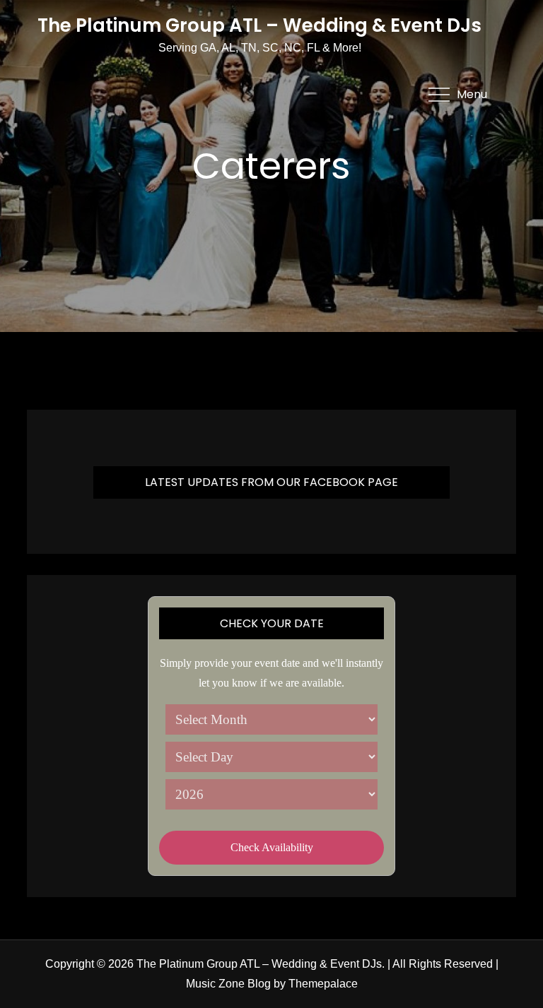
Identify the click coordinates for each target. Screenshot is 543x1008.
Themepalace (323, 984)
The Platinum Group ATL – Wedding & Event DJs (259, 25)
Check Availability (271, 847)
